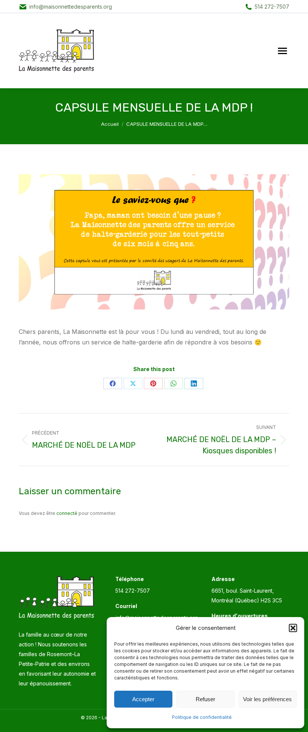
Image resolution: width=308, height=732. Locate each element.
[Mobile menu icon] (282, 50)
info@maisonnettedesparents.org (70, 6)
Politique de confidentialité (202, 717)
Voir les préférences (267, 699)
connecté (66, 513)
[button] (293, 628)
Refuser (205, 699)
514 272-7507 (272, 6)
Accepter (143, 699)
